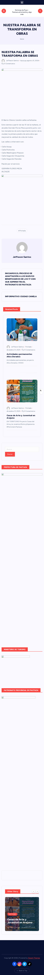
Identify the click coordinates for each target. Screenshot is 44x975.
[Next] (37, 891)
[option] (22, 914)
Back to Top (23, 970)
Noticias (23, 61)
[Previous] (33, 891)
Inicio (22, 39)
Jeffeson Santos (12, 61)
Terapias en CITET (18, 922)
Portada (23, 231)
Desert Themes (34, 958)
